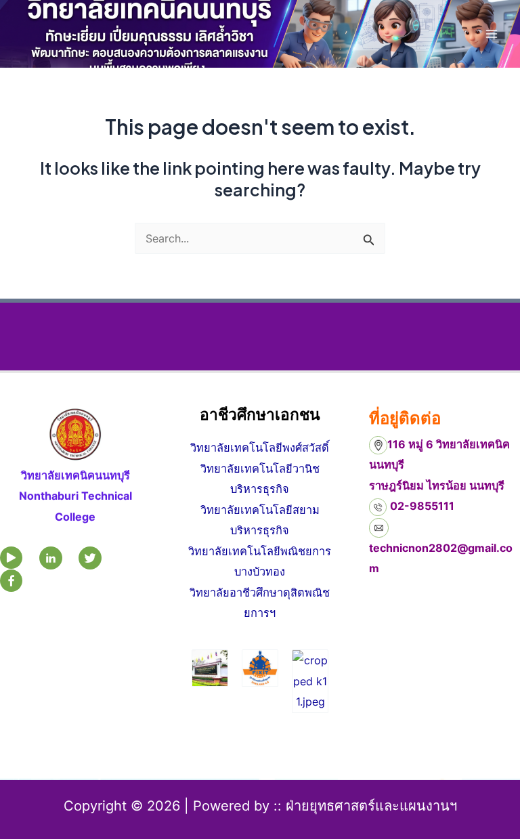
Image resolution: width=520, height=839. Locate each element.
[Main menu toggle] (491, 34)
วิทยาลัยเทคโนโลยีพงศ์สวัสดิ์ (259, 447)
